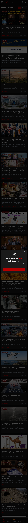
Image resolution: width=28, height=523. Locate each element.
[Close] (25, 252)
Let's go (14, 269)
